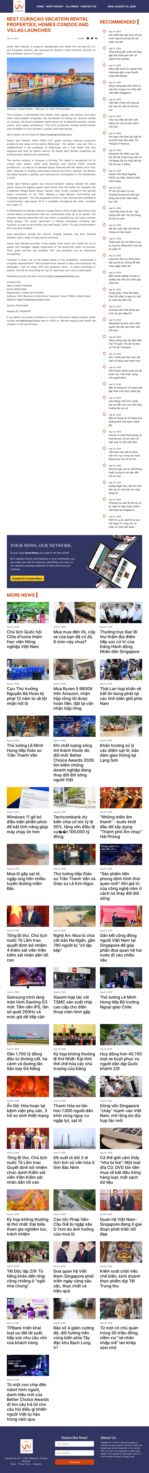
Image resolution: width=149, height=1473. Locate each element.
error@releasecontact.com (30, 320)
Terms (13, 1464)
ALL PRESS (72, 6)
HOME (40, 6)
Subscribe (74, 1462)
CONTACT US (88, 6)
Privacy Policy (24, 1464)
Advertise (37, 1464)
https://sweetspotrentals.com (55, 134)
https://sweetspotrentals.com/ (33, 299)
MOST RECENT (55, 6)
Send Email (20, 289)
